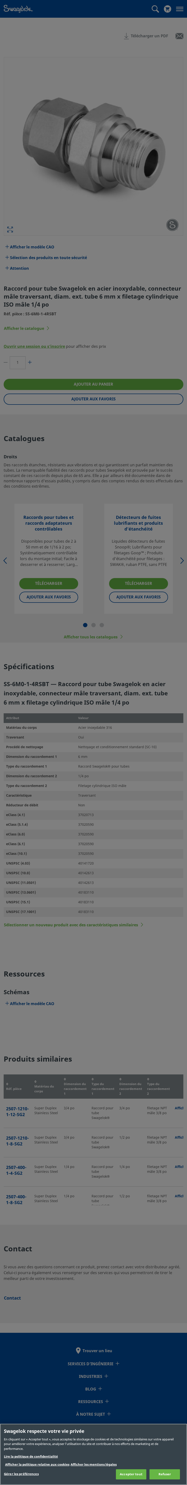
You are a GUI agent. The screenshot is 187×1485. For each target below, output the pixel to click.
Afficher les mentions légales (94, 1464)
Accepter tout (131, 1474)
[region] (93, 1454)
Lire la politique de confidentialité (31, 1456)
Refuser (165, 1474)
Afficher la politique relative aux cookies (37, 1464)
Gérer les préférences (21, 1474)
